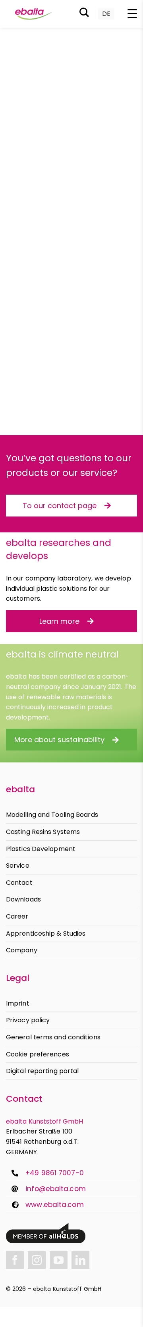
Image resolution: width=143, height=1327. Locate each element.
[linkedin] (80, 1260)
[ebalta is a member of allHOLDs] (45, 1225)
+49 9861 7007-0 (54, 1173)
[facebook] (15, 1260)
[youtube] (59, 1260)
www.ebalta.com (54, 1204)
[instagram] (37, 1260)
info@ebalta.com (55, 1189)
